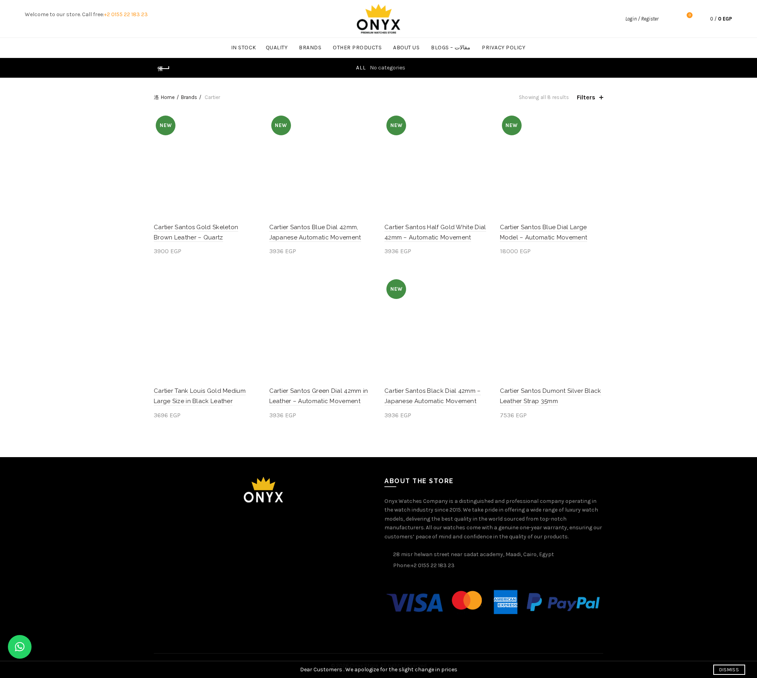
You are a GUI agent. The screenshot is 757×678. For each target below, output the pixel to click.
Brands (310, 47)
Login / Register (641, 19)
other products (357, 47)
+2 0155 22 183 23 (126, 14)
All (361, 67)
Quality (277, 47)
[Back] (163, 69)
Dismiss (729, 669)
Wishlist (690, 15)
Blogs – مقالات (450, 47)
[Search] (668, 19)
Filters (586, 97)
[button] (20, 647)
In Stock (243, 47)
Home (168, 97)
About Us (406, 47)
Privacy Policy (503, 47)
